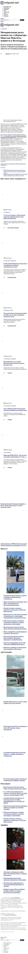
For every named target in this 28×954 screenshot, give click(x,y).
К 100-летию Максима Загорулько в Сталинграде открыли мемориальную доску (15, 265)
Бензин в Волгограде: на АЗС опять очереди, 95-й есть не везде (15, 702)
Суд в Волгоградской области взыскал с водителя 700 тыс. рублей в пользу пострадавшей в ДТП (15, 793)
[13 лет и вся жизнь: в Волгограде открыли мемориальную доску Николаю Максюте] (15, 194)
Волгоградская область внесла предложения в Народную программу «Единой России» (14, 638)
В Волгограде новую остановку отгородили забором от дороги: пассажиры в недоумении (14, 622)
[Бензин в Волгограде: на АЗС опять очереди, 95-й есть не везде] (15, 676)
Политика (6, 9)
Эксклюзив (6, 12)
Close (2, 938)
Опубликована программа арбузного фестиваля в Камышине (15, 879)
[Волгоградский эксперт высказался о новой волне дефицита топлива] (15, 767)
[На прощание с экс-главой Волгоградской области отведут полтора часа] (15, 341)
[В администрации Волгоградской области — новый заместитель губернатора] (15, 741)
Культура (6, 14)
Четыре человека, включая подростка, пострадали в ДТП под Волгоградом (15, 609)
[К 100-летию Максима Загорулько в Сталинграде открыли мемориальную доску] (15, 243)
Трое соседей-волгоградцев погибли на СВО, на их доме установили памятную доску (15, 314)
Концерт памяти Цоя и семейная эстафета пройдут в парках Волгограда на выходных (14, 890)
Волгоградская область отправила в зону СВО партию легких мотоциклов (15, 727)
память (22, 163)
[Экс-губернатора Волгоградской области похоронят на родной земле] (15, 388)
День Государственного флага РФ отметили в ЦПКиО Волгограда (14, 643)
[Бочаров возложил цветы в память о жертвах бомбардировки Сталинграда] (15, 572)
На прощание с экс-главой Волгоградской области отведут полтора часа (14, 363)
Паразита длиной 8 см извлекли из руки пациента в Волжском (15, 648)
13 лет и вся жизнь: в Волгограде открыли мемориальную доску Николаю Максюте (14, 216)
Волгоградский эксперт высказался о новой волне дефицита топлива (15, 779)
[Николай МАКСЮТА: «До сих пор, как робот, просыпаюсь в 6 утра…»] (15, 434)
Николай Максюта (15, 163)
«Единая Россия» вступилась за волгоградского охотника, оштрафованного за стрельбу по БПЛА (14, 800)
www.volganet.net (15, 897)
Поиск (22, 20)
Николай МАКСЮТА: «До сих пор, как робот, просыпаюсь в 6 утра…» (15, 456)
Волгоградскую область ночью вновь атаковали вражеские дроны (15, 627)
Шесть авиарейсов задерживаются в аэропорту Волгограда (15, 632)
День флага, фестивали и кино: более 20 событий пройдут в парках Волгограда (15, 873)
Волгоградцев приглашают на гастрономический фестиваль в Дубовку (14, 884)
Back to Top (3, 937)
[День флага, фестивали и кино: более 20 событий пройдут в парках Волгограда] (15, 849)
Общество (7, 212)
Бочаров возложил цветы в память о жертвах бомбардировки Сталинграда (15, 597)
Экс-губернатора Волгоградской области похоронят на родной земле (15, 409)
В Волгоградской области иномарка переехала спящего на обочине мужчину (15, 807)
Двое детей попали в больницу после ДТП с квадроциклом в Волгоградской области (15, 603)
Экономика (6, 8)
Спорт (5, 13)
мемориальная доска (6, 163)
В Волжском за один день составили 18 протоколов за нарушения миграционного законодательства (15, 616)
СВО (5, 10)
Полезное (6, 16)
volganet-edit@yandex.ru (10, 914)
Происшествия (7, 6)
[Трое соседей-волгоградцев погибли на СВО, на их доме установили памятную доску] (15, 292)
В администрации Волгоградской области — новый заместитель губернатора (14, 754)
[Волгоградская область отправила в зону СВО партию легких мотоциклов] (15, 714)
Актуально (7, 260)
